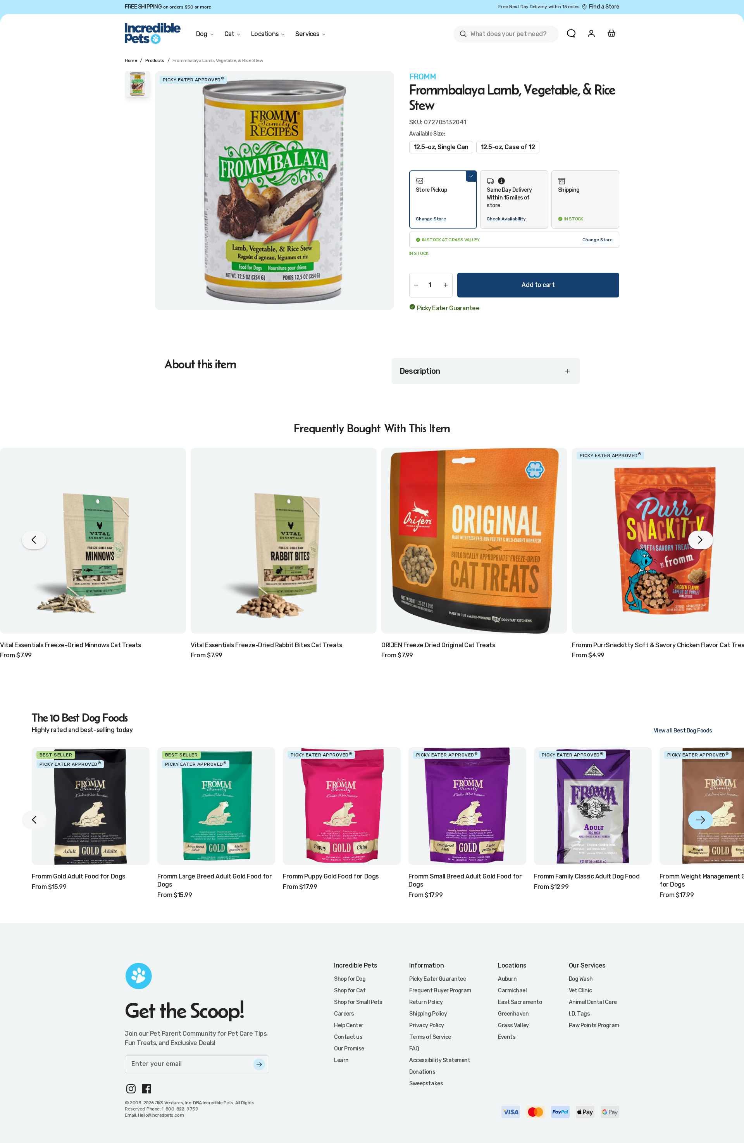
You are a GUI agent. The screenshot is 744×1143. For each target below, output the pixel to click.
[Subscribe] (259, 1064)
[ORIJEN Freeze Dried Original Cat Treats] (474, 541)
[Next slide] (700, 820)
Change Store (431, 219)
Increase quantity (446, 285)
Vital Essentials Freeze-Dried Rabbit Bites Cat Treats (266, 645)
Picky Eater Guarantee (448, 308)
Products (154, 60)
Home (131, 60)
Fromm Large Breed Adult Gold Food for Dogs (214, 880)
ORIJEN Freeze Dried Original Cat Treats (438, 645)
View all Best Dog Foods (683, 730)
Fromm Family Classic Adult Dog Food (586, 876)
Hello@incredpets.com (161, 1115)
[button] (443, 199)
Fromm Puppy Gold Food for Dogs (331, 876)
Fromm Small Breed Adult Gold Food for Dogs (465, 880)
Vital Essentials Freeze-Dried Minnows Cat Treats (70, 645)
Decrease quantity (416, 285)
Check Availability (506, 219)
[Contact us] (571, 33)
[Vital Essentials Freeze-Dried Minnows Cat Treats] (93, 541)
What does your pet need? (502, 35)
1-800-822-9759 (180, 1109)
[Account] (591, 33)
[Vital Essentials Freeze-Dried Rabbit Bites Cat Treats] (284, 541)
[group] (274, 190)
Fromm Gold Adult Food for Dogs (78, 876)
